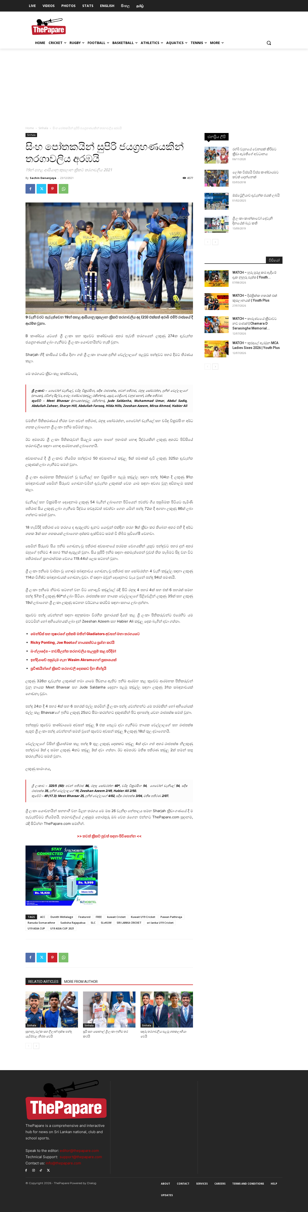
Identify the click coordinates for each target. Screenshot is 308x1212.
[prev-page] (29, 1046)
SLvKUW (106, 922)
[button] (269, 43)
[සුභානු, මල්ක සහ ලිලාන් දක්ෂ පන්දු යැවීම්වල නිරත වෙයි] (52, 1009)
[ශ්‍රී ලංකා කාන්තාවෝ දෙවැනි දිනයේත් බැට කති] (217, 224)
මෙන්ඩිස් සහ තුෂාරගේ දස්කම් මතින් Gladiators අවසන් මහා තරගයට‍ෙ (85, 633)
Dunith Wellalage (62, 917)
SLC (93, 922)
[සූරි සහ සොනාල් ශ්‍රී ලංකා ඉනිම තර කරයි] (109, 1009)
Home (30, 128)
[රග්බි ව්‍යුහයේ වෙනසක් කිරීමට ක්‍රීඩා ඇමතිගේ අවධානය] (217, 155)
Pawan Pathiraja (171, 917)
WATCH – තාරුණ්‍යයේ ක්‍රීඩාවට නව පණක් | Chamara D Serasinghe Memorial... (254, 323)
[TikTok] (41, 1170)
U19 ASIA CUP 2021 (62, 928)
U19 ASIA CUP (36, 928)
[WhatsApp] (63, 189)
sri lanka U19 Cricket (160, 922)
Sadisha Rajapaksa (72, 922)
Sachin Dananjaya (43, 178)
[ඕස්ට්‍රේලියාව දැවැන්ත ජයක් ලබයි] (217, 201)
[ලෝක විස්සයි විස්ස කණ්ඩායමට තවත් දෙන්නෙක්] (217, 178)
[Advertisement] (154, 84)
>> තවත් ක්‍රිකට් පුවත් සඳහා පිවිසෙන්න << (109, 836)
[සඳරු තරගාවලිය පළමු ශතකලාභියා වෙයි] (167, 1009)
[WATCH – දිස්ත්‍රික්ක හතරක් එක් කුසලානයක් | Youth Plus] (217, 301)
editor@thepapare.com (79, 1150)
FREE (99, 917)
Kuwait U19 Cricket (143, 917)
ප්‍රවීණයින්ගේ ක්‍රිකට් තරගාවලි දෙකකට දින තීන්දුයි (68, 668)
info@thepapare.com (63, 1163)
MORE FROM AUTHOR (81, 982)
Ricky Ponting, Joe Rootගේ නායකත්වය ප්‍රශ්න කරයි (73, 642)
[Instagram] (33, 1170)
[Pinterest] (52, 189)
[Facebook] (30, 189)
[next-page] (36, 1046)
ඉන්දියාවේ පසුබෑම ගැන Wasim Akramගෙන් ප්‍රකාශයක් (73, 659)
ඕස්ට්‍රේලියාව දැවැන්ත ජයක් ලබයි (256, 195)
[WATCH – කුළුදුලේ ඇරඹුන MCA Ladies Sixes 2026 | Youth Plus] (217, 349)
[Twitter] (41, 189)
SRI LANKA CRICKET (129, 922)
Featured (84, 917)
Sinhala (43, 128)
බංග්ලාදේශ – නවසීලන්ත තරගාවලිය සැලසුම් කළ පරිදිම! (73, 651)
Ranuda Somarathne (41, 922)
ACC (42, 917)
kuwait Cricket (116, 917)
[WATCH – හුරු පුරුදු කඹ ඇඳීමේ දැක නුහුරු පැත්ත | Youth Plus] (217, 278)
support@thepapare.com (81, 1157)
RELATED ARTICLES (43, 982)
